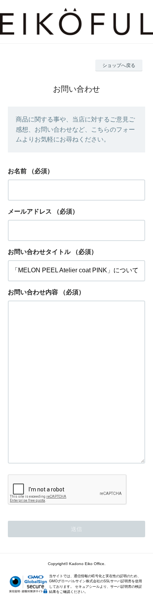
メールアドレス (30, 211)
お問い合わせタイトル (39, 251)
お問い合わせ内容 (33, 292)
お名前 (17, 171)
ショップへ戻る (118, 65)
